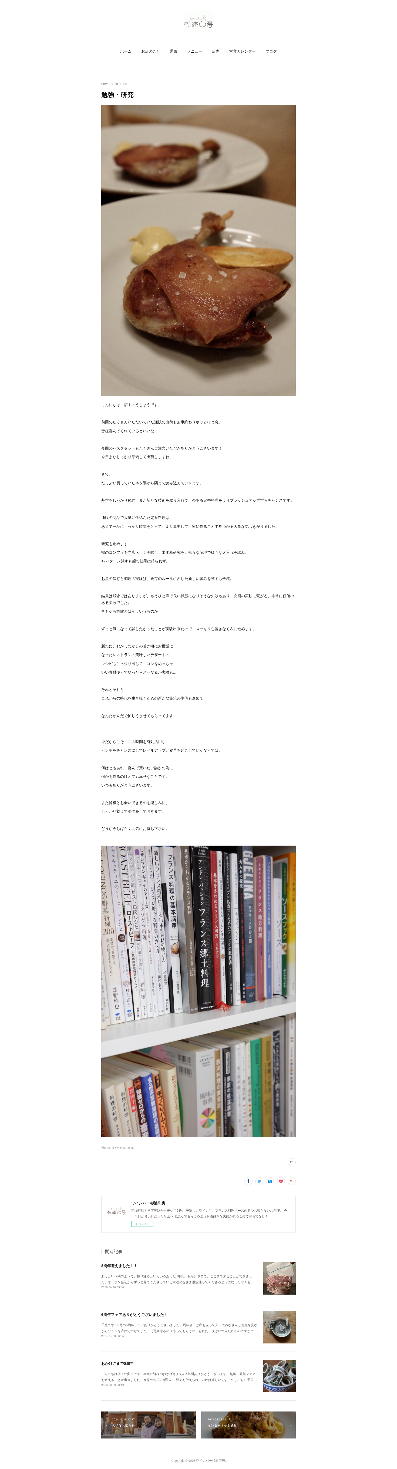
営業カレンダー (242, 51)
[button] (126, 51)
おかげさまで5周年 (117, 1363)
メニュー (194, 51)
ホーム (126, 51)
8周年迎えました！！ (119, 1265)
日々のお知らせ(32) (123, 1148)
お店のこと (150, 51)
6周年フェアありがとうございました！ (134, 1314)
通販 (173, 51)
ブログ (271, 51)
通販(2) (105, 1148)
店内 (216, 51)
